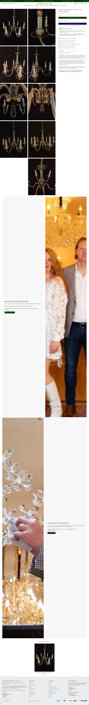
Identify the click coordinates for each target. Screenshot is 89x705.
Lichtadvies (30, 683)
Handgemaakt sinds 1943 (52, 686)
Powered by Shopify (37, 700)
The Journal (50, 694)
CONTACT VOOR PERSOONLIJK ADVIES (72, 23)
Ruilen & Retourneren (32, 688)
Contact (30, 696)
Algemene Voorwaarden (32, 692)
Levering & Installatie (32, 684)
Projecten (50, 683)
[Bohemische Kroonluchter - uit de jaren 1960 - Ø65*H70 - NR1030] (45, 658)
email (65, 35)
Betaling (30, 686)
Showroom (50, 684)
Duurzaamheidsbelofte (52, 692)
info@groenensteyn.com (74, 695)
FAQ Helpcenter (31, 694)
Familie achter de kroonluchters (53, 688)
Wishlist (50, 696)
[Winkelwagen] (86, 3)
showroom (83, 683)
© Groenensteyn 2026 (31, 700)
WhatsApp (79, 34)
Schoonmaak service (52, 690)
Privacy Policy (31, 690)
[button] (84, 3)
